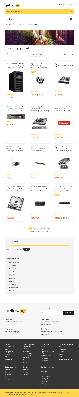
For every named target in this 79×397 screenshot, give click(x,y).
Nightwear (8, 374)
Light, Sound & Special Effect (47, 352)
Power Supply (45, 358)
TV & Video (44, 360)
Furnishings (62, 349)
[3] (7, 54)
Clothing (7, 372)
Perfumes (44, 371)
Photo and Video (46, 355)
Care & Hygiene (45, 376)
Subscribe (68, 313)
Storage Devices (28, 353)
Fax (6, 356)
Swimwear (8, 377)
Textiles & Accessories (65, 359)
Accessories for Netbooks (27, 356)
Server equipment (12, 70)
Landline (7, 354)
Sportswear (26, 372)
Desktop (25, 349)
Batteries (43, 349)
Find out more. (28, 394)
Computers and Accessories (18, 24)
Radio (6, 349)
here (49, 324)
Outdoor (25, 374)
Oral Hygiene (45, 379)
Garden (61, 354)
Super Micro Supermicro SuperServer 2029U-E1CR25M (64, 65)
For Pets (61, 352)
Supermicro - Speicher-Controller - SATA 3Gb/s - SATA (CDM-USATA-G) (38, 149)
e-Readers (26, 351)
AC (60, 347)
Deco (60, 356)
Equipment (26, 369)
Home (7, 24)
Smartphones (9, 352)
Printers (25, 360)
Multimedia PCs (27, 362)
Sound (43, 347)
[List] (10, 54)
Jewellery (7, 369)
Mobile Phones (9, 347)
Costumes (8, 379)
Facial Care (44, 374)
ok (68, 392)
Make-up (43, 384)
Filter (26, 249)
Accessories (8, 359)
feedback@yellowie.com (15, 322)
